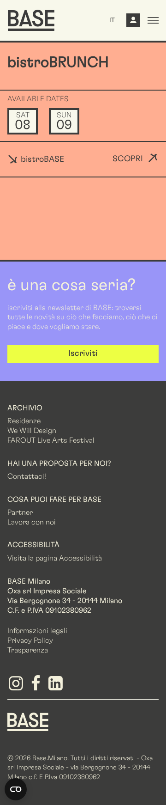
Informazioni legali (37, 630)
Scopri (128, 159)
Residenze (24, 421)
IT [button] (112, 20)
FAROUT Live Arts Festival (51, 440)
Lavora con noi (31, 522)
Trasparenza (27, 650)
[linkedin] (57, 686)
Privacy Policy (30, 640)
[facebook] (37, 686)
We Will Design (31, 430)
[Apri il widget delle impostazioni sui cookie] (16, 789)
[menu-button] (153, 20)
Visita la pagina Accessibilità (54, 558)
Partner (20, 512)
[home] (31, 20)
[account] (133, 22)
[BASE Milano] (27, 721)
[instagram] (17, 686)
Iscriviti (83, 353)
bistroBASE (41, 159)
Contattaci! (26, 476)
